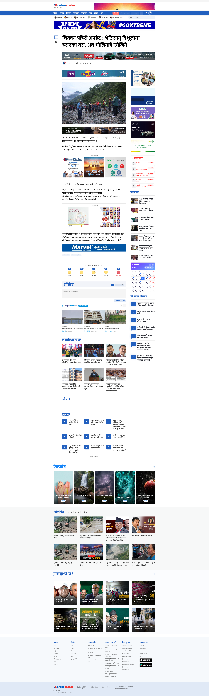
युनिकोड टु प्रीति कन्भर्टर (111, 677)
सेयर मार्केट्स (126, 13)
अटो (72, 656)
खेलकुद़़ (55, 656)
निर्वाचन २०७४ (125, 654)
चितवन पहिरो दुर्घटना (76, 255)
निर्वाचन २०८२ (125, 662)
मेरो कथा (107, 669)
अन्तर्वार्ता (56, 654)
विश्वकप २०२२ (125, 667)
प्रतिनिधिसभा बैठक (81, 17)
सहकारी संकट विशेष (127, 646)
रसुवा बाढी (59, 17)
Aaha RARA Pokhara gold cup (95, 656)
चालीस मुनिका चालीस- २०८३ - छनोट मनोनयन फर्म (112, 660)
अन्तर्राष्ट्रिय (56, 664)
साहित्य (55, 651)
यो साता (77, 512)
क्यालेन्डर (135, 264)
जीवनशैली (76, 13)
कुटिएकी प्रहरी (105, 17)
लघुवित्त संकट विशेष (127, 648)
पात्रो (117, 13)
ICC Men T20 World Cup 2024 (95, 649)
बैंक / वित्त (73, 654)
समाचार (62, 13)
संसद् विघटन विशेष (127, 651)
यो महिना (84, 512)
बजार (72, 646)
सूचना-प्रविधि (74, 659)
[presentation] (121, 305)
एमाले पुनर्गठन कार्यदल (118, 17)
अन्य (102, 13)
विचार (90, 13)
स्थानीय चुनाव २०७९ (127, 656)
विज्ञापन (141, 651)
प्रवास (55, 662)
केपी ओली (69, 17)
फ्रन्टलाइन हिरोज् (109, 671)
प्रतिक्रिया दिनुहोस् (120, 300)
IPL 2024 (90, 653)
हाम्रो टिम (142, 646)
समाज (55, 646)
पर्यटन (72, 648)
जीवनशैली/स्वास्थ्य (58, 659)
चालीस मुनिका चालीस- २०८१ (112, 666)
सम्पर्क (141, 656)
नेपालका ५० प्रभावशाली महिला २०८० (111, 655)
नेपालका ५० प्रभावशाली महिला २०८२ (111, 646)
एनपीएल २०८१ (91, 646)
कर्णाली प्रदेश (93, 17)
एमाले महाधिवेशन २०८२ (128, 664)
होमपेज (55, 13)
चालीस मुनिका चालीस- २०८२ (112, 663)
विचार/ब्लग (56, 648)
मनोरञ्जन (84, 13)
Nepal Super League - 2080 (94, 661)
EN (141, 13)
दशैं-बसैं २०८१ (125, 670)
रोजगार (72, 651)
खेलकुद (96, 13)
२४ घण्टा (70, 512)
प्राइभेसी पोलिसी (143, 654)
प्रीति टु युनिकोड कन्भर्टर (111, 674)
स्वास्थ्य (136, 13)
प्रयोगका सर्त (143, 648)
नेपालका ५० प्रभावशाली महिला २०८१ (111, 651)
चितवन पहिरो (66, 255)
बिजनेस (68, 13)
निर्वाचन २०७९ (125, 659)
